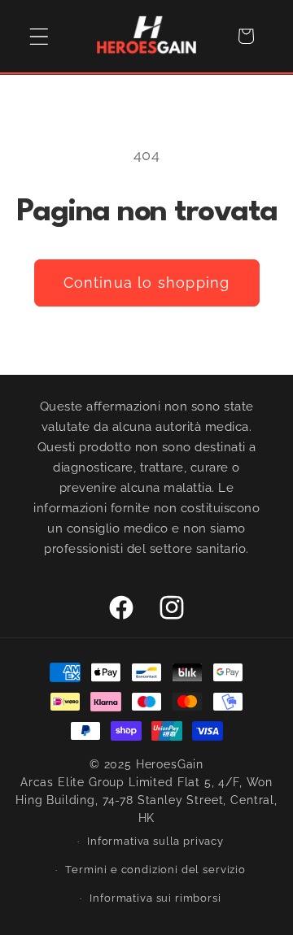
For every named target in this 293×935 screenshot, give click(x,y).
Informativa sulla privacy (155, 841)
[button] (39, 36)
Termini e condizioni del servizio (155, 869)
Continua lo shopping (146, 282)
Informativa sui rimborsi (155, 898)
